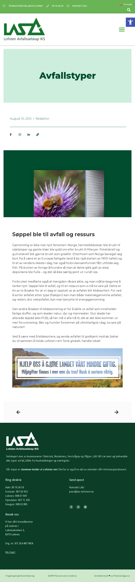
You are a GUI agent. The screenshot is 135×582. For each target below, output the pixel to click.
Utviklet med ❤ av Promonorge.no (112, 575)
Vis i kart (10, 552)
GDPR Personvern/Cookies (62, 575)
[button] (130, 22)
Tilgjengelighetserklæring (20, 575)
